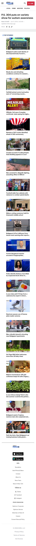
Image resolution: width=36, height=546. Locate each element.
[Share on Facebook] (7, 26)
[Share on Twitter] (9, 26)
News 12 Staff (5, 21)
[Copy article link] (11, 26)
